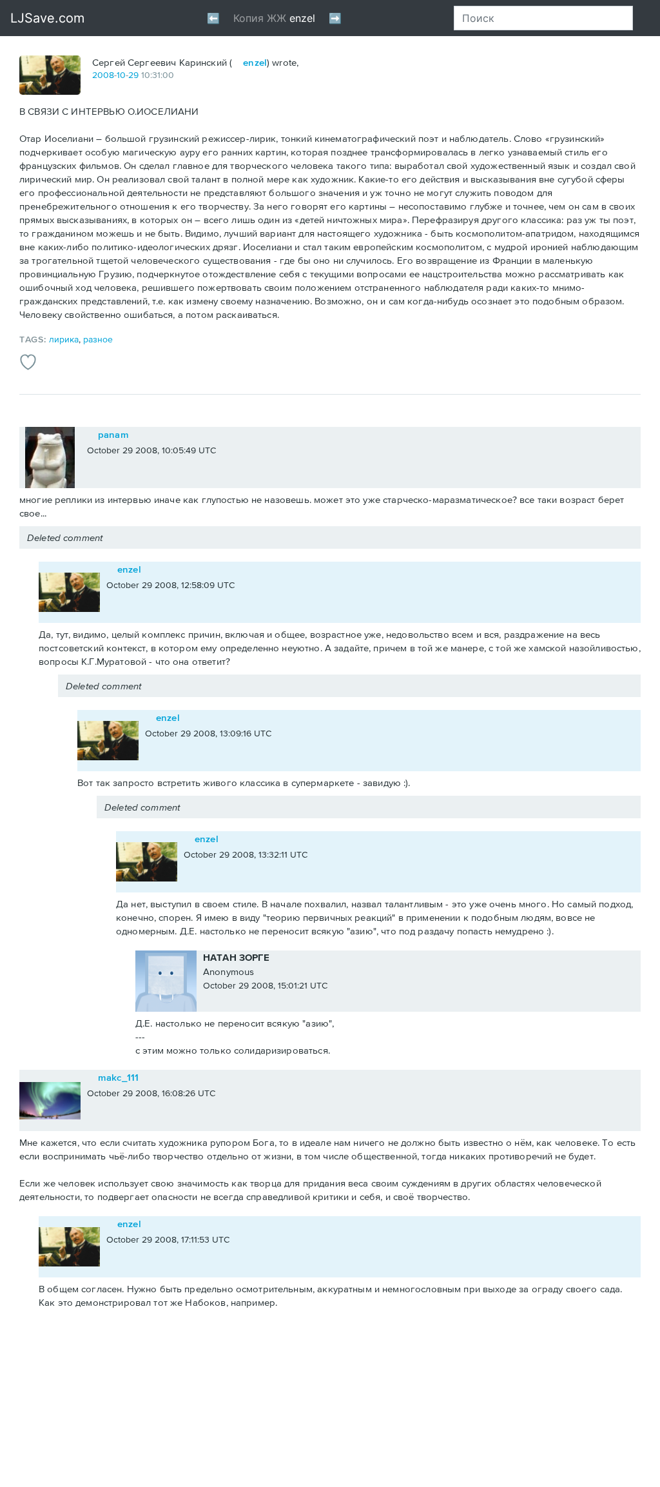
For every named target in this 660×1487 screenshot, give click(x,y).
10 (121, 75)
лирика (64, 339)
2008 (103, 75)
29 (133, 75)
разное (98, 339)
